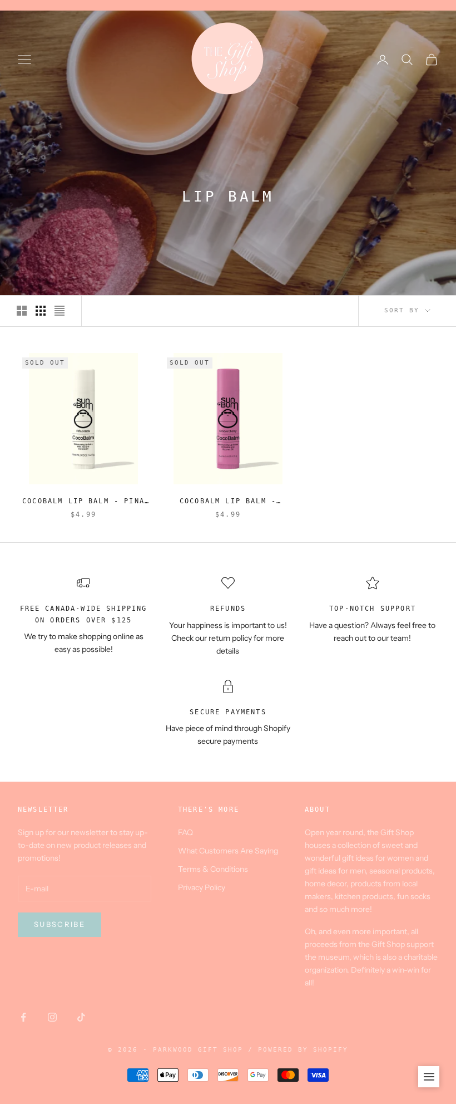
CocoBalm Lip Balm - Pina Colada (83, 502)
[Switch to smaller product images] (41, 311)
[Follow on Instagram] (52, 1017)
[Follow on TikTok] (81, 1017)
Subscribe (59, 924)
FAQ (185, 832)
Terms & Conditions (213, 869)
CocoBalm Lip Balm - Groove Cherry (228, 502)
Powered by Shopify (303, 1049)
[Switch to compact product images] (59, 311)
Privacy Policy (201, 887)
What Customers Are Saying (228, 851)
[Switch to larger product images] (22, 311)
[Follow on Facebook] (23, 1017)
